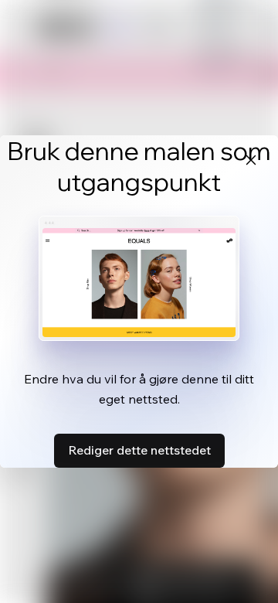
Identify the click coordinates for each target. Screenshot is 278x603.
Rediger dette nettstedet (139, 450)
